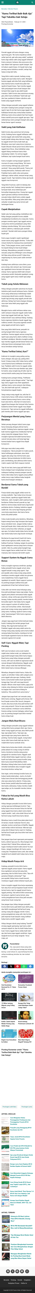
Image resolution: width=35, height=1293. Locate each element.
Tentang (13, 1280)
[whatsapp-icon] (27, 1271)
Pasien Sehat (16, 1290)
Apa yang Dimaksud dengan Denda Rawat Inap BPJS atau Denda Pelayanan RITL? (21, 1157)
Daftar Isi (24, 1283)
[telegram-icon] (22, 1271)
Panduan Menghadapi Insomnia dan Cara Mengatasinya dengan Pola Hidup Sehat (22, 1247)
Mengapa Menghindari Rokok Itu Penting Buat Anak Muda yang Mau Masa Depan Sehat (21, 1256)
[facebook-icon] (8, 1271)
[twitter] (11, 966)
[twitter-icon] (13, 1271)
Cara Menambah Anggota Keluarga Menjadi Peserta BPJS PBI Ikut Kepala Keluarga (21, 1175)
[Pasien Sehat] (17, 2)
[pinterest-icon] (17, 1271)
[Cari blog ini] (32, 2)
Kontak (20, 1280)
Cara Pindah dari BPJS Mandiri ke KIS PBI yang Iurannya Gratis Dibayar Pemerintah (21, 1148)
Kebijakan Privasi (13, 1283)
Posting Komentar (7, 24)
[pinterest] (17, 966)
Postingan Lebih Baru (9, 1107)
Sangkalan (27, 1280)
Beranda (6, 1280)
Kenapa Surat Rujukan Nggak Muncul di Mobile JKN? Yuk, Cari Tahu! (20, 1203)
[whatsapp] (24, 966)
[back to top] (31, 1289)
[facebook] (4, 966)
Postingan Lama (27, 1107)
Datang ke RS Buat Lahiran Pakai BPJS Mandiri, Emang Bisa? (20, 1218)
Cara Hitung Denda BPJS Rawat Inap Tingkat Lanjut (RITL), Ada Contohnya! (20, 1184)
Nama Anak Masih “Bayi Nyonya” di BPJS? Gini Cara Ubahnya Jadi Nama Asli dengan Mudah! (22, 1193)
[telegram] (30, 966)
